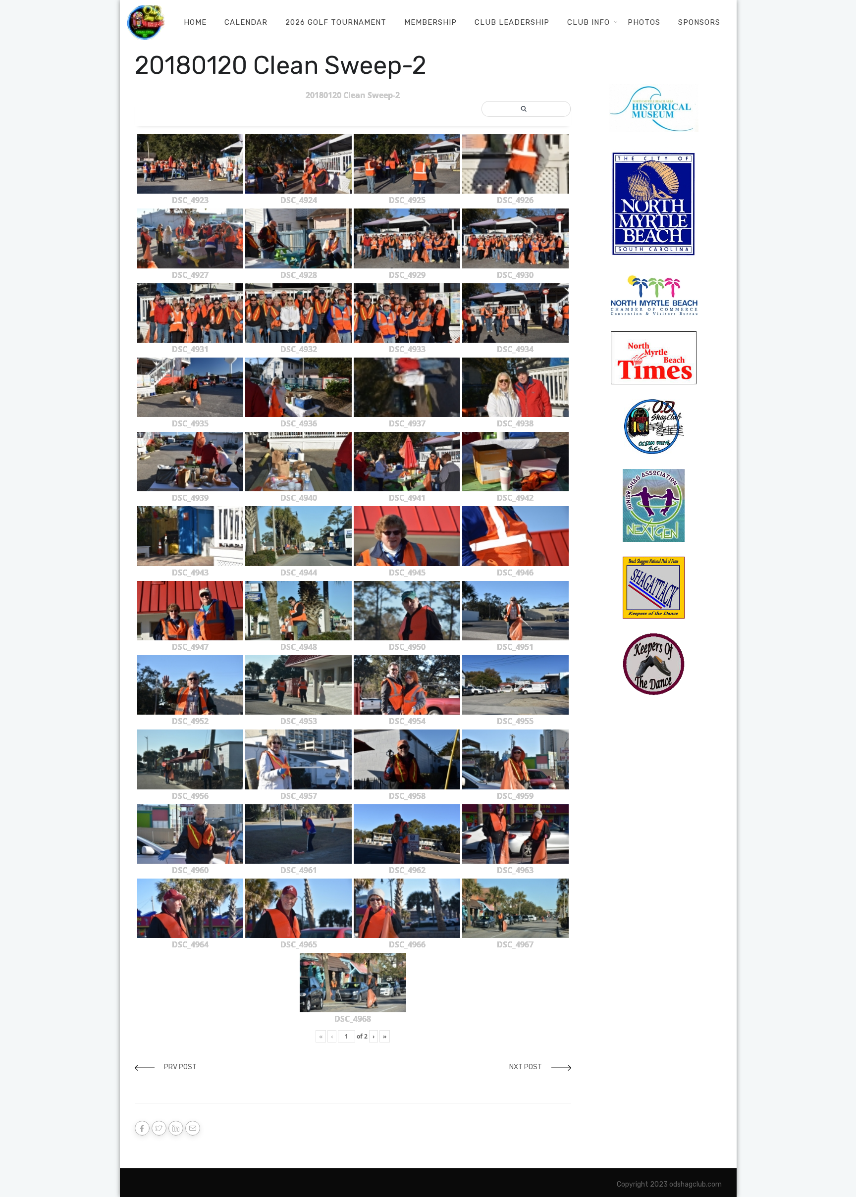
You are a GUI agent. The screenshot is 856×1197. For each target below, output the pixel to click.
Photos (644, 22)
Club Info (588, 22)
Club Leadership (512, 22)
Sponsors (699, 22)
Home (195, 22)
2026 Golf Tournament (335, 22)
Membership (430, 22)
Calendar (246, 22)
